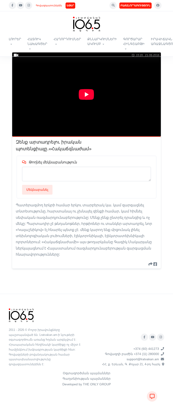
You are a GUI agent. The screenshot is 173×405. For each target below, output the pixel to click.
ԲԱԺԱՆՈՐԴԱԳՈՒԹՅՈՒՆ (135, 5)
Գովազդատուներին (49, 5)
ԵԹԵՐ (70, 5)
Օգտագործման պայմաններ (86, 373)
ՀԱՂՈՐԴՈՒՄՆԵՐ (67, 39)
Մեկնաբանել (37, 189)
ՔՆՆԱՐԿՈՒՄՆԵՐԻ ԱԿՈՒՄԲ (102, 41)
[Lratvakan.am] (21, 315)
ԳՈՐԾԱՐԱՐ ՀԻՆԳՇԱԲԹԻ (134, 41)
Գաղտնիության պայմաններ (87, 378)
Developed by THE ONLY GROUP (86, 384)
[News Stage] (86, 24)
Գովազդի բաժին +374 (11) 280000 (132, 354)
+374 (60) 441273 (146, 349)
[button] (113, 5)
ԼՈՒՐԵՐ (15, 39)
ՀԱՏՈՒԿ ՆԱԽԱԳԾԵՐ (37, 41)
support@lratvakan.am (143, 359)
